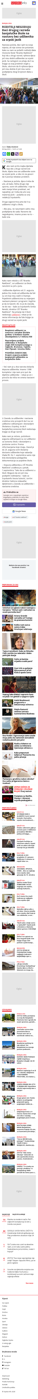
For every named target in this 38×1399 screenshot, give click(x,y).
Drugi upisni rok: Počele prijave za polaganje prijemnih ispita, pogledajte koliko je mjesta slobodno (26, 1101)
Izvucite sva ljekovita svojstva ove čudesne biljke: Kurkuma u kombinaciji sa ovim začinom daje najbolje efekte (20, 1273)
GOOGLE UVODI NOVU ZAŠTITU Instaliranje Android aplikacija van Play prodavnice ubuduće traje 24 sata (20, 1234)
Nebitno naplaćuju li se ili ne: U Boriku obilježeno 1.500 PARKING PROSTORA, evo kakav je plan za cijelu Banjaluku (26, 1074)
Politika (21, 962)
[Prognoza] (34, 3)
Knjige (6, 517)
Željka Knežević (12, 147)
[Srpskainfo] (19, 3)
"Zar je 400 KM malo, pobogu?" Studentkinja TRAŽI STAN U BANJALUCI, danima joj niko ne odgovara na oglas (25, 1142)
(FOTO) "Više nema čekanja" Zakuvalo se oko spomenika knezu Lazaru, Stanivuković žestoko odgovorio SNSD (26, 1156)
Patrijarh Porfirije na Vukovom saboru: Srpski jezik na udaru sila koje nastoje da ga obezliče (26, 844)
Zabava (4, 1328)
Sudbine (4, 1331)
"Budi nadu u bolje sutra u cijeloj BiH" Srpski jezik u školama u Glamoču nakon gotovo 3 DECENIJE (26, 926)
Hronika (4, 1318)
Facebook (7, 1356)
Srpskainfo (20, 505)
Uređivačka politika (8, 1387)
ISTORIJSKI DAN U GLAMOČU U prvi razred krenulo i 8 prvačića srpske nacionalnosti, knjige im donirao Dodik (26, 817)
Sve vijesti (5, 1303)
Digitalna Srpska (7, 1340)
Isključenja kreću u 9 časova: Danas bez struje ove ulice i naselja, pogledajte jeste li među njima (26, 1115)
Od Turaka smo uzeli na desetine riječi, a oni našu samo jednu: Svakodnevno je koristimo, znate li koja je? (20, 1248)
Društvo (20, 812)
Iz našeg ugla (6, 1343)
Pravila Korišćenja (8, 1382)
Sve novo (29, 1283)
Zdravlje (5, 1325)
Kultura (21, 853)
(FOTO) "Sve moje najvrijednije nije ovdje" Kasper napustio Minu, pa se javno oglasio (21, 1260)
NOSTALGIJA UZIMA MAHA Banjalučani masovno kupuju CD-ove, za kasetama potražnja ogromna (26, 1128)
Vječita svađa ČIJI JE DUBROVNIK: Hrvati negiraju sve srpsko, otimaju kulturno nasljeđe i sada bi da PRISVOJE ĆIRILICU (24, 885)
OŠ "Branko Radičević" (20, 517)
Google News (20, 511)
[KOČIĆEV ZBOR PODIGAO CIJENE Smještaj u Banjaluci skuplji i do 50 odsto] (8, 1059)
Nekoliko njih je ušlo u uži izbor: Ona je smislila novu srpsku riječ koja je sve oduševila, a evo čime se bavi (26, 912)
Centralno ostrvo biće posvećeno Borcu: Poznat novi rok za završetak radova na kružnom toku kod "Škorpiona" (25, 1032)
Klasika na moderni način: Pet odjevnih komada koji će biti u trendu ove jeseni (19, 1221)
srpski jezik (8, 522)
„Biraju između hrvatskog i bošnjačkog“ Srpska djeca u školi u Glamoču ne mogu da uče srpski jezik (26, 967)
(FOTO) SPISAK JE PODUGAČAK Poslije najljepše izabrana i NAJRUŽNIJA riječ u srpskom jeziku (24, 953)
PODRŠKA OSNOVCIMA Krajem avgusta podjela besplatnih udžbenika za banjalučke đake (16, 356)
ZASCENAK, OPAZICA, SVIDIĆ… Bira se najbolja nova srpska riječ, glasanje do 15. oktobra (26, 872)
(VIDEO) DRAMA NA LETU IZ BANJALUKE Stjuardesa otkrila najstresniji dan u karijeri (26, 1087)
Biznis (4, 1315)
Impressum (6, 1376)
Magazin (21, 867)
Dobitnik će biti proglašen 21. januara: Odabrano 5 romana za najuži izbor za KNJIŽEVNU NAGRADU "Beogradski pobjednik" (26, 858)
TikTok (6, 1368)
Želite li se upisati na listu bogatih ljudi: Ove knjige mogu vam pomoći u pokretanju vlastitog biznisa (25, 939)
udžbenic (16, 314)
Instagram (7, 1362)
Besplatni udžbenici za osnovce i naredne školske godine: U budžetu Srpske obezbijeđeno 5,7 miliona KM (18, 333)
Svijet (4, 1309)
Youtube (7, 1365)
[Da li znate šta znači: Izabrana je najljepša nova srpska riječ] (8, 898)
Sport (4, 1321)
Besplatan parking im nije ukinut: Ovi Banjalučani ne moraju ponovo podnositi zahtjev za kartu (25, 1046)
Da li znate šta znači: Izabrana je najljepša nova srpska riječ (25, 898)
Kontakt (4, 1384)
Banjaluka (7, 23)
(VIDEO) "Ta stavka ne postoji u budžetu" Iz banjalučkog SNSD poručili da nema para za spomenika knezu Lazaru (26, 1169)
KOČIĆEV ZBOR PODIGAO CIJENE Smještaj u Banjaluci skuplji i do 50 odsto (26, 1060)
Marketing (5, 1379)
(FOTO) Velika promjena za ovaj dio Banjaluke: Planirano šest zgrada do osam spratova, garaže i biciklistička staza (26, 1019)
